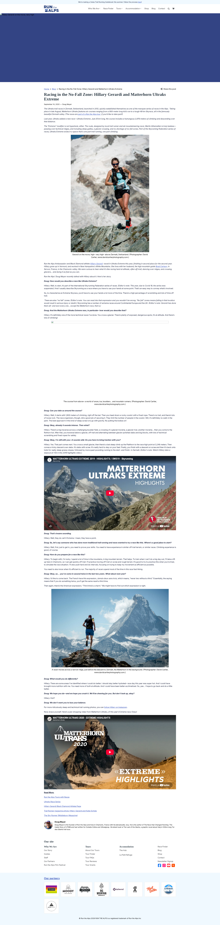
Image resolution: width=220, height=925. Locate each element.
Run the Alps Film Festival (54, 865)
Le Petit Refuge (125, 855)
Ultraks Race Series (52, 802)
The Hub (123, 850)
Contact (161, 8)
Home (46, 89)
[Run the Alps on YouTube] (169, 865)
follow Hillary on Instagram (115, 707)
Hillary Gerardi (96, 263)
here (139, 2)
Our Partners (49, 861)
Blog (153, 8)
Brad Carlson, (162, 266)
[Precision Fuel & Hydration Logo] (51, 889)
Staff (46, 857)
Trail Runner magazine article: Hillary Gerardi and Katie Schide (70, 811)
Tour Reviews (91, 861)
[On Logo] (135, 889)
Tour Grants (90, 865)
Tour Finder (90, 854)
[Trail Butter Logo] (151, 889)
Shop (146, 8)
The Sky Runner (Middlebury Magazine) (61, 815)
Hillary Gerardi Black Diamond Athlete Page (62, 806)
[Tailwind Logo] (118, 889)
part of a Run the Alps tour (89, 114)
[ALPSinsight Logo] (51, 906)
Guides (47, 854)
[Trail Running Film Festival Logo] (84, 889)
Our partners (52, 878)
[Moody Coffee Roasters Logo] (68, 889)
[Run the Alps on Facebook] (160, 865)
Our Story (48, 850)
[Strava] (173, 865)
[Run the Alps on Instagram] (164, 865)
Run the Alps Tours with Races (56, 797)
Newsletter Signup (165, 861)
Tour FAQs (89, 857)
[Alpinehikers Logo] (168, 889)
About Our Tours (92, 850)
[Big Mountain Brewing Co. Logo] (101, 889)
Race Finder (108, 8)
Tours (118, 8)
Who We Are (93, 8)
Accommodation (133, 8)
